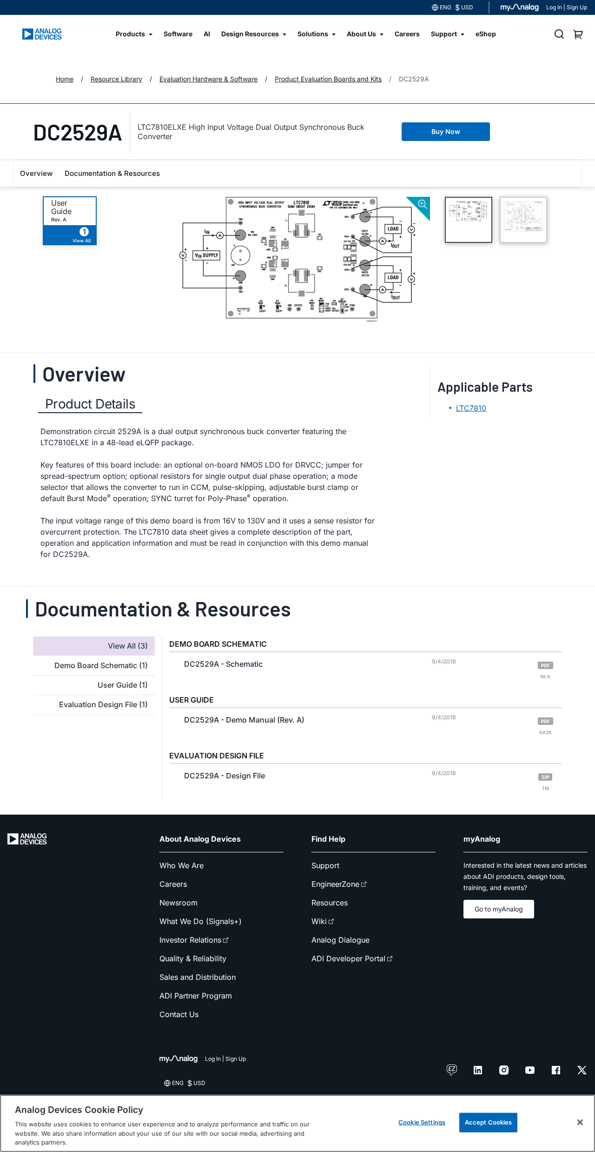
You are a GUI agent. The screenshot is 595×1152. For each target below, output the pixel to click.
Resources (329, 902)
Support (325, 865)
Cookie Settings (421, 1122)
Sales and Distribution (197, 977)
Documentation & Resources (112, 173)
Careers (173, 884)
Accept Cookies (488, 1122)
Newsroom (178, 902)
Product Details (90, 404)
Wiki (319, 921)
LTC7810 (471, 408)
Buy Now (445, 131)
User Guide (61, 207)
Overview (36, 173)
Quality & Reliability (192, 958)
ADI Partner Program (195, 995)
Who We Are (181, 865)
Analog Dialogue (340, 939)
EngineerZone (335, 884)
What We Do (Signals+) (200, 921)
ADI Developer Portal (348, 958)
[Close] (580, 1122)
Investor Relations (190, 939)
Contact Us (178, 1014)
